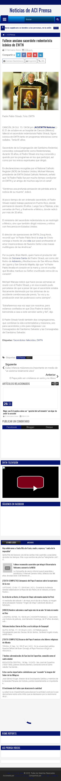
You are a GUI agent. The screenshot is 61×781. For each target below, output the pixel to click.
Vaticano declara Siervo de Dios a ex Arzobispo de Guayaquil (25, 626)
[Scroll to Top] (57, 777)
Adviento (16, 261)
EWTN (40, 340)
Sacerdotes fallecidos (24, 340)
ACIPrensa (21, 358)
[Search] (57, 19)
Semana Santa (19, 258)
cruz (41, 237)
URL (43, 61)
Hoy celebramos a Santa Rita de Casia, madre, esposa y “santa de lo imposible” (28, 550)
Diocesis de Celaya (22, 776)
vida (29, 240)
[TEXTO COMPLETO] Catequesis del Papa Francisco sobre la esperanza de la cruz (29, 582)
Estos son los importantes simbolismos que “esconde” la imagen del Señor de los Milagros (28, 673)
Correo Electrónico (14, 61)
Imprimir (32, 61)
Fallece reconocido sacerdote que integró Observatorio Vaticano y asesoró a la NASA (34, 566)
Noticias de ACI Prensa (30, 10)
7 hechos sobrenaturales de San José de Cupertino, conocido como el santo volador (28, 657)
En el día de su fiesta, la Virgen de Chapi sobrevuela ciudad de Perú (28, 596)
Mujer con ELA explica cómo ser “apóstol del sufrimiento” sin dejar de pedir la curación (30, 412)
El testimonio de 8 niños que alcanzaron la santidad (22, 688)
